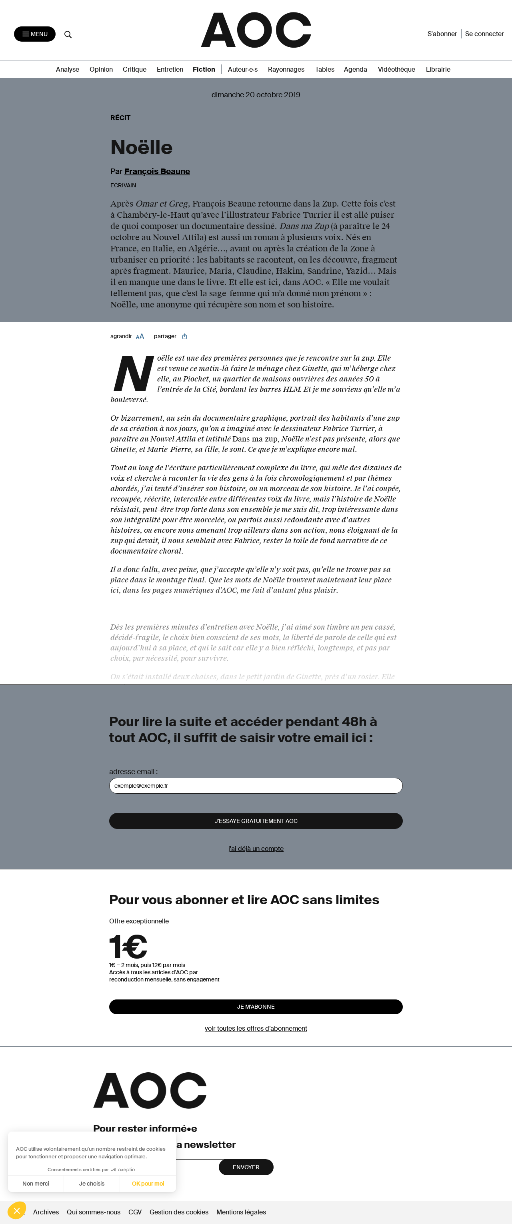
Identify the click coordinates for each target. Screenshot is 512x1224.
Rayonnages (286, 69)
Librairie (438, 69)
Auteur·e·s (243, 69)
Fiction (204, 69)
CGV (135, 1212)
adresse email (131, 772)
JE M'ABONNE (256, 1006)
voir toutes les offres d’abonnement (256, 1028)
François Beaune (157, 171)
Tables (324, 69)
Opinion (101, 69)
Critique (134, 69)
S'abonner (442, 34)
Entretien (170, 69)
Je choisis (91, 1183)
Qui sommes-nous (93, 1212)
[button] (16, 1210)
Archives (46, 1212)
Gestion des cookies (180, 1212)
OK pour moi (148, 1183)
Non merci (35, 1183)
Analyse (67, 69)
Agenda (355, 69)
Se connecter (484, 34)
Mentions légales (241, 1212)
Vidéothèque (396, 69)
